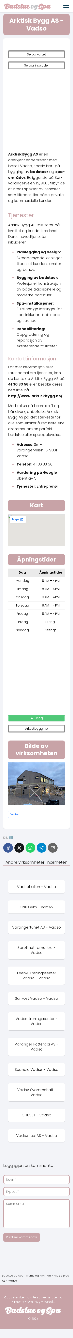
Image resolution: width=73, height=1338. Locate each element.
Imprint (19, 1302)
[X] (19, 848)
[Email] (53, 848)
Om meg (34, 1302)
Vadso (14, 814)
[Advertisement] (36, 109)
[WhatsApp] (30, 848)
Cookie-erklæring (16, 1297)
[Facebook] (8, 848)
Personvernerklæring (47, 1297)
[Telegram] (41, 848)
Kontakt (49, 1302)
